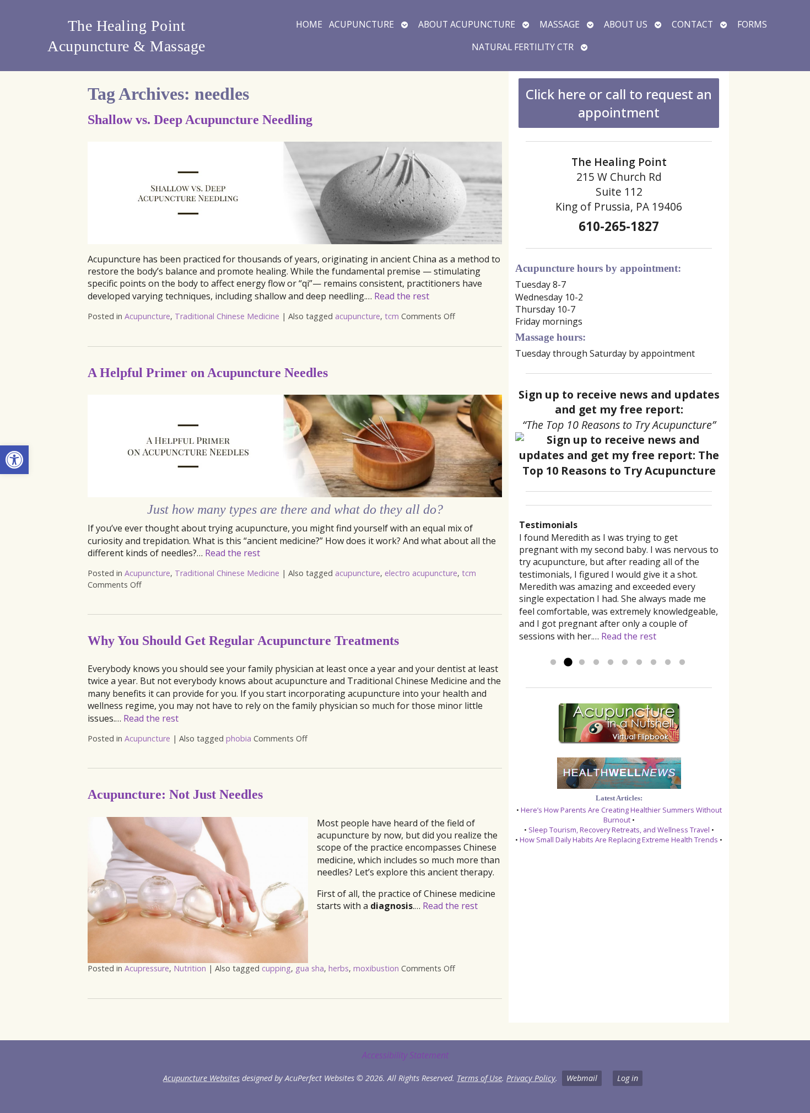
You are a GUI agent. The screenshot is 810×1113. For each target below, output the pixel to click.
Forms (752, 24)
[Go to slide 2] (567, 662)
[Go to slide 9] (667, 662)
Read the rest (401, 296)
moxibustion (376, 968)
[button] (14, 459)
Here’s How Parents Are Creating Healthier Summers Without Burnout (621, 815)
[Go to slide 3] (581, 662)
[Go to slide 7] (639, 662)
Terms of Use (479, 1078)
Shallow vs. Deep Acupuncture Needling (200, 119)
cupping (276, 968)
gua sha (309, 968)
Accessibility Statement (405, 1055)
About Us (625, 24)
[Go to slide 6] (624, 662)
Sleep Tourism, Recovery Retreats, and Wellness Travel (619, 830)
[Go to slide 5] (610, 662)
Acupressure (147, 968)
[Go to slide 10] (682, 662)
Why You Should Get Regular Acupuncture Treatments (243, 640)
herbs (338, 968)
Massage (559, 24)
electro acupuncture (421, 573)
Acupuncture (361, 24)
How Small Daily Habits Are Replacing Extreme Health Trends (619, 840)
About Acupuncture (466, 24)
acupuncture (357, 316)
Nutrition (190, 968)
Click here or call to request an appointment (619, 103)
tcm (392, 316)
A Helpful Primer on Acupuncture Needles (208, 372)
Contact (692, 24)
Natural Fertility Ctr (523, 47)
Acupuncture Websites (201, 1078)
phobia (238, 738)
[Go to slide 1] (553, 662)
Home (309, 24)
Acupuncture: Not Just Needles (175, 794)
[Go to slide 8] (653, 662)
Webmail (581, 1078)
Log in (627, 1078)
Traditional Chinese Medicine (227, 316)
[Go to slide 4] (596, 662)
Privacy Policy (530, 1078)
